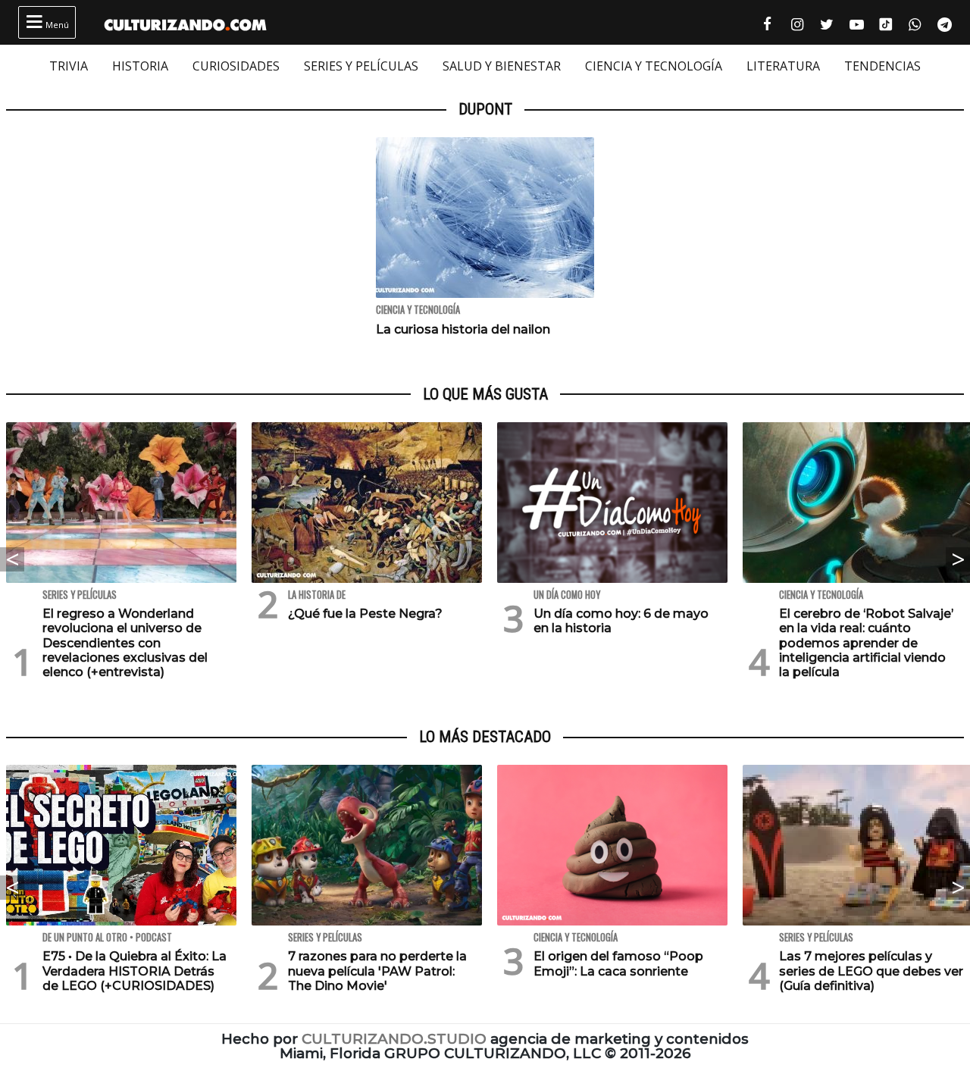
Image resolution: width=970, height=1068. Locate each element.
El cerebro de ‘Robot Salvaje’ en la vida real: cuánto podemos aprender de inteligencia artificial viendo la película (866, 642)
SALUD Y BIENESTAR (502, 66)
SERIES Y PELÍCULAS (361, 66)
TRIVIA (68, 66)
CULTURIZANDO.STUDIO (394, 1039)
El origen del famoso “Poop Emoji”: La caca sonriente (618, 963)
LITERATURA (783, 66)
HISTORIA (140, 66)
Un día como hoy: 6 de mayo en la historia (621, 620)
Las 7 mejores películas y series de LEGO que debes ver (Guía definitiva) (871, 970)
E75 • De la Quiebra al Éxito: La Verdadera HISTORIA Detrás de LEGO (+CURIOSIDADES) (134, 970)
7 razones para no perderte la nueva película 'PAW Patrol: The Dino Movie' (377, 970)
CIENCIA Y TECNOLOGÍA (653, 66)
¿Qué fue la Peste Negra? (365, 613)
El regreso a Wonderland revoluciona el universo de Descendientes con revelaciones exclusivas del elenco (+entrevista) (125, 642)
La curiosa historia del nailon (463, 329)
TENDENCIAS (882, 66)
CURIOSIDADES (236, 66)
